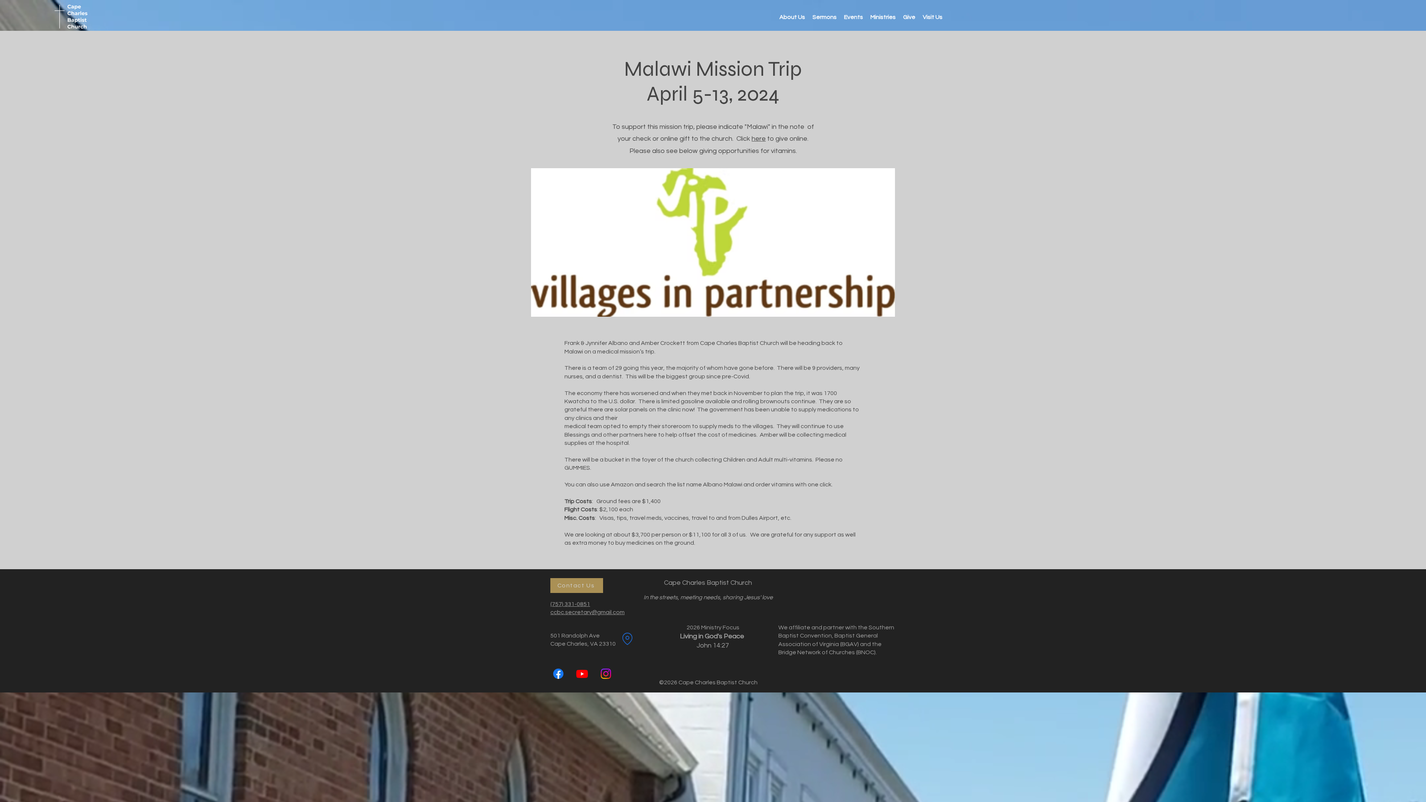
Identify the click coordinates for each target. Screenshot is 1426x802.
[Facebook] (558, 674)
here (759, 138)
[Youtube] (582, 674)
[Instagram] (606, 674)
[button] (883, 17)
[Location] (627, 639)
